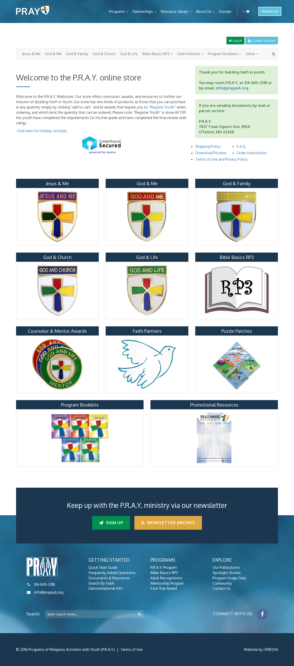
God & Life (129, 53)
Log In (237, 41)
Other (251, 53)
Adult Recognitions (166, 578)
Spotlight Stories (226, 572)
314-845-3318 (44, 584)
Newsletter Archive (170, 522)
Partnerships (143, 11)
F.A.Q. (241, 146)
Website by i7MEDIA (261, 649)
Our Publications (226, 567)
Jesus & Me (31, 53)
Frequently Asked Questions (112, 572)
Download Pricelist (210, 153)
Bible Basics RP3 (156, 53)
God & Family (77, 53)
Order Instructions (252, 153)
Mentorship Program (167, 583)
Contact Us (221, 588)
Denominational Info (105, 588)
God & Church (104, 53)
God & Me (53, 53)
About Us (203, 11)
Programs (117, 11)
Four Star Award (163, 588)
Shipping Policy (207, 146)
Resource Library (174, 11)
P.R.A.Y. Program (163, 567)
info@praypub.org (232, 88)
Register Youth (162, 107)
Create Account (263, 41)
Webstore (270, 11)
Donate (225, 11)
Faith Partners (189, 53)
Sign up (114, 522)
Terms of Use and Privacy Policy (221, 159)
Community (222, 583)
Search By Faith (101, 583)
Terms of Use (131, 649)
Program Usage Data (229, 578)
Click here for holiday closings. (42, 130)
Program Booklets (223, 53)
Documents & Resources (109, 578)
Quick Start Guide (103, 567)
